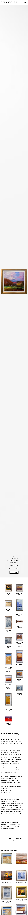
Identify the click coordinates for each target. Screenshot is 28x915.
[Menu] (25, 2)
